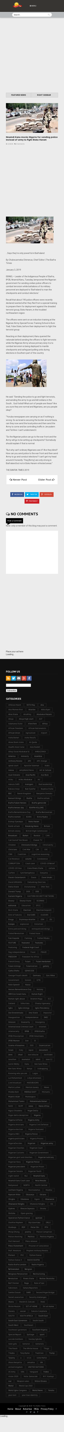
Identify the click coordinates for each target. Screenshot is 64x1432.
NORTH (27, 1185)
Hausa (27, 985)
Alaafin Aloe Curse (16, 747)
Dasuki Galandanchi (17, 877)
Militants (46, 1092)
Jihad (20, 1055)
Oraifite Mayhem (15, 1222)
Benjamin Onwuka (44, 793)
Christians (12, 849)
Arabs (47, 765)
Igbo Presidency (42, 1008)
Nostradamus (34, 1190)
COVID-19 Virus (15, 868)
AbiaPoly (27, 714)
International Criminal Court (20, 1027)
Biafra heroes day (16, 807)
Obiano (43, 1194)
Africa (44, 724)
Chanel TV (37, 840)
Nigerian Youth (34, 1171)
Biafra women (14, 817)
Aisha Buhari (13, 737)
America (11, 756)
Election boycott (43, 910)
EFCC (38, 905)
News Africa (44, 1106)
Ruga (26, 1283)
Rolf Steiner (13, 1283)
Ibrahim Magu (36, 999)
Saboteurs (12, 1288)
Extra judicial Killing (17, 929)
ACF (40, 719)
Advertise (27, 1409)
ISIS (31, 1045)
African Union (14, 733)
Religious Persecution (18, 1274)
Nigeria (37, 1115)
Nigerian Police (33, 1162)
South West (13, 1325)
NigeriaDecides (15, 1143)
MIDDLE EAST (30, 1092)
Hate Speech (14, 985)
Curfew (11, 873)
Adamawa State (15, 724)
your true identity (30, 1395)
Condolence (42, 859)
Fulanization (31, 966)
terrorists (39, 1344)
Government (13, 980)
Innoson (11, 1022)
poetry (28, 1232)
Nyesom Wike (14, 1194)
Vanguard (34, 1372)
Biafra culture (44, 798)
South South (38, 1320)
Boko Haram (34, 821)
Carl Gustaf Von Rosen (18, 840)
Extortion (39, 924)
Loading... (10, 654)
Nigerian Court (36, 1148)
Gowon (28, 980)
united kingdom (15, 1367)
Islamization (44, 1045)
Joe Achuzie (33, 1055)
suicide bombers (15, 1339)
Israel (10, 1050)
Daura (33, 877)
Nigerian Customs (16, 1153)
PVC (22, 1255)
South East (43, 1316)
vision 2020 (13, 1376)
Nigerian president (16, 1167)
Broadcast (12, 835)
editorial (12, 905)
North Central (41, 1185)
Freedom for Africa (30, 957)
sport (42, 1334)
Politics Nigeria (47, 1236)
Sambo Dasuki (14, 1292)
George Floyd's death (17, 975)
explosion (24, 924)
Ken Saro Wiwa (41, 1064)
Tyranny (11, 1358)
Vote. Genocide (31, 1376)
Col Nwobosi (14, 859)
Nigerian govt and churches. (20, 1157)
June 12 (49, 1059)
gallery (46, 966)
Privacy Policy (47, 1409)
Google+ (48, 494)
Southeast (28, 1325)
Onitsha (11, 1213)
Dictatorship (30, 887)
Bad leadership (45, 784)
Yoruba (51, 1390)
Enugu (11, 919)
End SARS (31, 915)
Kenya (29, 1068)
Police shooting (15, 1236)
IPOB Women (14, 1041)
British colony (14, 831)
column (28, 859)
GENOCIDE (29, 971)
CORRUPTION (14, 863)
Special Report (14, 1334)
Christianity (48, 845)
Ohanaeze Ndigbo (16, 1204)
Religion (28, 1269)
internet (42, 1027)
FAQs (36, 1409)
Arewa (11, 770)
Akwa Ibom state (16, 742)
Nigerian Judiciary (46, 1157)
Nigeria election (15, 1129)
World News (37, 1390)
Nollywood (13, 1185)
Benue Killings (14, 798)
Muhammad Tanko (16, 1101)
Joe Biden (48, 1055)
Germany (37, 975)
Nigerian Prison (37, 1167)
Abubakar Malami (44, 714)
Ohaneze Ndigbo (37, 1204)
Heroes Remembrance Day (19, 989)
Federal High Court (30, 947)
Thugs (46, 1348)
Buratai (37, 835)
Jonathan (12, 1059)
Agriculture (30, 733)
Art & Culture (45, 770)
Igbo (10, 1008)
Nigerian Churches (16, 1148)
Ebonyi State (25, 901)
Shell (42, 1302)
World (10, 1386)
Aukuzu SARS (13, 784)
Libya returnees (34, 1078)
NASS (10, 1106)
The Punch (12, 1348)
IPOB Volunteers (36, 1036)
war (9, 1381)
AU (39, 779)
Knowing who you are (17, 1073)
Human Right (37, 994)
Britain (47, 826)
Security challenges (37, 1297)
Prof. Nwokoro (14, 1250)
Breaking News (32, 826)
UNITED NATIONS (36, 1367)
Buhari (25, 835)
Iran (27, 1041)
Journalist (26, 1059)
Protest (11, 1255)
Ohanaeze (49, 1199)
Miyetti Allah (14, 1097)
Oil (51, 1204)
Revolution (13, 1278)
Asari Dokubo (14, 775)
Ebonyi (11, 901)
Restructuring (39, 1274)
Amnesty (25, 756)
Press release (31, 1241)
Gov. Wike (50, 975)
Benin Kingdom (24, 793)
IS (35, 1041)
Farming (28, 938)
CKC (46, 849)
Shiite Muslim (14, 1306)
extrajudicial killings (41, 929)
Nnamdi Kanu (39, 1176)
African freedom (15, 728)
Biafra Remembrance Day (19, 812)
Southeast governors (17, 1330)
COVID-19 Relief (47, 863)
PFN (46, 1227)
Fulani (28, 961)
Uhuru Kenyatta (15, 1362)
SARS (28, 1292)
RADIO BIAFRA (33, 1260)
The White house (30, 1348)
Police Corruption (44, 1232)
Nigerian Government (39, 1153)
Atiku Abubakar (25, 779)
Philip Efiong (13, 1232)
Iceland (11, 1003)
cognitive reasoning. (41, 854)
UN (41, 1362)
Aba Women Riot (15, 709)
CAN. (48, 835)
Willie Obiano (41, 1381)
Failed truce (34, 933)
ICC (49, 999)
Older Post (45, 479)
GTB (38, 980)
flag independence (16, 952)
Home (10, 1409)
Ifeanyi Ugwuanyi (42, 1003)
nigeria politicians (16, 1138)
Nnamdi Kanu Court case (19, 1180)
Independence (31, 1017)
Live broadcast (14, 1083)
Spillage (30, 1334)
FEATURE (12, 943)
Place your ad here (14, 651)
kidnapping (43, 1068)
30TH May (30, 705)
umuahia (31, 1362)
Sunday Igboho (35, 1339)
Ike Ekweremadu (15, 1013)
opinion (38, 1218)
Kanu (27, 1064)
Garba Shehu (13, 971)
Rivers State (28, 1278)
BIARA (29, 817)
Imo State (33, 1013)
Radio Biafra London (17, 1264)
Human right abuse (16, 999)
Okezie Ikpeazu (27, 1208)
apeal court (13, 765)
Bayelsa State (47, 789)
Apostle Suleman (31, 765)
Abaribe (31, 709)
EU (51, 919)
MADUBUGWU (33, 1083)
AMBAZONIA (40, 751)
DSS (37, 891)
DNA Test (45, 887)
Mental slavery (32, 1087)
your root (12, 1395)
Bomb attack (14, 826)
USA (22, 1372)
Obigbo (11, 1199)
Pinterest (33, 501)
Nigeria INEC (14, 1134)
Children (12, 845)
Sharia (11, 1302)
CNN (10, 854)
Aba (42, 705)
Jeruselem (43, 1050)
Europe (11, 924)
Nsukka (49, 1190)
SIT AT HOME (31, 1306)
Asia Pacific (30, 775)
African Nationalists (37, 728)
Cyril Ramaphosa (27, 873)
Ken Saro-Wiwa (14, 1068)
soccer (23, 1311)
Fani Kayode (13, 938)
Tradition (39, 1353)
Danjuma (44, 873)
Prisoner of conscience (39, 1246)
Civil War (26, 849)
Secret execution (16, 1297)
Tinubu (11, 1353)
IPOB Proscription (16, 1036)
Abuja (10, 719)
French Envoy (14, 961)
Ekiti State (13, 910)
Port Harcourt (14, 1241)
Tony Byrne (25, 1353)
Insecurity (25, 1022)
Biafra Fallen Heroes (17, 803)
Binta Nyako (42, 817)
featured (26, 943)
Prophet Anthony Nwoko (37, 1250)
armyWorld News (26, 770)
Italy (21, 1050)
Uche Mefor (42, 1358)
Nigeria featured (35, 1129)
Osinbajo (12, 1227)
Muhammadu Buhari (38, 1101)
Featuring (12, 947)
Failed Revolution (16, 933)
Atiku (10, 779)
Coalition (22, 854)
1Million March (14, 705)
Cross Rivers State (35, 868)
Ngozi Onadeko (15, 1111)
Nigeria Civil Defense (38, 1124)
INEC (46, 1017)
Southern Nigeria (39, 1330)
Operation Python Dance (19, 1218)
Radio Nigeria (38, 1264)
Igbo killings (23, 1008)
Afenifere (32, 724)
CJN (37, 849)
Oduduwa (25, 1199)
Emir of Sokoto (15, 915)
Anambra (38, 756)
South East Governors (17, 1320)
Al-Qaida (33, 742)
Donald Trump (14, 891)
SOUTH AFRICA (26, 1316)
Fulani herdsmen (43, 961)
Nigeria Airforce (15, 1120)
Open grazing (27, 1213)
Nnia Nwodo (40, 1180)
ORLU (48, 1222)
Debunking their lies (37, 882)
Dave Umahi (47, 877)
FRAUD (44, 952)
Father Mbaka (43, 938)
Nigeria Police (31, 1134)
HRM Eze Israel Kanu (17, 994)
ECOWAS (40, 901)
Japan (31, 1050)
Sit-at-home (48, 1306)
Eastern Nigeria (15, 896)
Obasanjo (30, 1194)
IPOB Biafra (40, 1031)
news (31, 1106)
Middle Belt (13, 1092)
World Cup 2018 (25, 1386)
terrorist (26, 1344)
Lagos (35, 1073)
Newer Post (20, 479)
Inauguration (14, 1017)
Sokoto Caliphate (39, 1311)
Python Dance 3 (15, 1260)
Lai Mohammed (15, 1078)
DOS (28, 891)
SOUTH (11, 1316)
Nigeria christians (16, 1124)
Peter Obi (35, 1227)
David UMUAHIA (15, 882)
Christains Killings (29, 845)
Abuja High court (26, 719)
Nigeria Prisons (36, 1138)
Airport (44, 733)
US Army (11, 1372)
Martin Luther (14, 1087)
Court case (30, 863)
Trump (52, 1353)
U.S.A (29, 1358)
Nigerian (31, 1143)
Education (26, 905)
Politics (31, 1236)
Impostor (47, 1013)
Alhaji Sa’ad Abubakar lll (18, 751)
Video (46, 1372)
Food (33, 952)
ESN (42, 919)
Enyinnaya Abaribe (27, 919)
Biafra (29, 798)
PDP (23, 1227)
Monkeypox (30, 1097)
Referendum (13, 1269)
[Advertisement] (32, 55)
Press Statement (15, 1246)
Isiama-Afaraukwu (16, 1045)
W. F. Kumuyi (48, 1376)
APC (29, 761)
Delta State (13, 887)
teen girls (12, 1344)
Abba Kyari (45, 709)
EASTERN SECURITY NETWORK (41, 896)
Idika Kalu (25, 1003)
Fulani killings (14, 966)
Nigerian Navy (14, 1162)
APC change (42, 761)
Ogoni (37, 1199)
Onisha (43, 1208)
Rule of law (39, 1283)
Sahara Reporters (30, 1288)
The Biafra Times (39, 1406)
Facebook (18, 494)
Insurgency (40, 1022)
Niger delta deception (18, 1115)
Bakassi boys (14, 789)
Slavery (11, 1311)
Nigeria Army (33, 1120)
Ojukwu (11, 1208)
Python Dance (35, 1255)
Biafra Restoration (44, 812)
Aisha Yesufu (30, 737)
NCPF (20, 1106)
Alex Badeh (35, 747)
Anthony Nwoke (15, 761)
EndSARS (44, 915)
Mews (46, 1087)
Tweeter (33, 494)
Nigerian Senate (15, 1171)
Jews (10, 1055)
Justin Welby (13, 1064)
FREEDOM (12, 957)
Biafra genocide (39, 803)
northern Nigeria (15, 1190)
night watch (13, 1176)
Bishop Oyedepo (15, 821)
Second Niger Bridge (45, 1292)
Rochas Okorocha (47, 1278)
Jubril (38, 1059)
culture (52, 868)
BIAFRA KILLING (36, 807)
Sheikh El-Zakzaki (27, 1302)
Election (27, 910)
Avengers (29, 784)
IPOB (27, 1031)
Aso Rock (45, 775)
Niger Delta (33, 1111)
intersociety (13, 1031)
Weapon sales (23, 1381)
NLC (26, 1176)
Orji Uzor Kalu (34, 1222)
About (18, 1409)
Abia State (13, 714)
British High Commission (36, 831)
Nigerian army (47, 1143)
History (40, 989)
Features (39, 943)
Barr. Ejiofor (30, 789)
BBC (10, 793)
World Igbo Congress (17, 1390)
